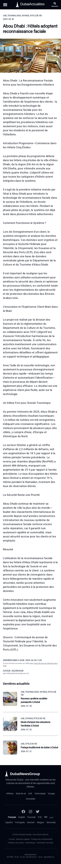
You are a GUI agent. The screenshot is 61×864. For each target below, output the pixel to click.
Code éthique (30, 843)
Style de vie (21, 793)
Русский (31, 817)
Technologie (39, 793)
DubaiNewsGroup (25, 774)
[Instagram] (30, 811)
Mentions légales (23, 839)
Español (9, 822)
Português (20, 822)
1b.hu (40, 857)
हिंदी (45, 817)
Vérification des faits (45, 843)
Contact (12, 839)
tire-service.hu (31, 857)
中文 (40, 817)
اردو (51, 817)
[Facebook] (23, 811)
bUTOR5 (10, 857)
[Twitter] (37, 811)
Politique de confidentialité (41, 839)
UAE (30, 793)
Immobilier (30, 799)
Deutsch (31, 822)
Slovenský (51, 822)
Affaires (9, 793)
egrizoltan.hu (49, 857)
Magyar (40, 822)
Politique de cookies (16, 843)
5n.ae (22, 857)
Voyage (51, 793)
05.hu (17, 857)
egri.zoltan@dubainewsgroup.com (16, 673)
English (21, 817)
